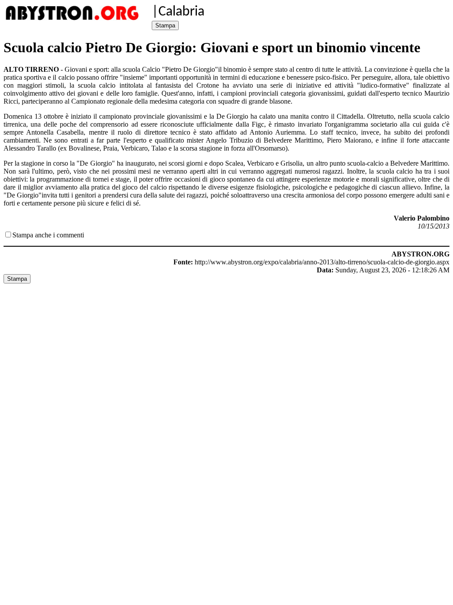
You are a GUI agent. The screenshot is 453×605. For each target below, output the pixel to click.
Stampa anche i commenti (48, 235)
